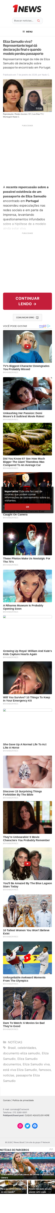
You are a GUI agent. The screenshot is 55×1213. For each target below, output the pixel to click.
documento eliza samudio (21, 1053)
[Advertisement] (27, 154)
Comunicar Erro (25, 317)
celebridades (27, 1048)
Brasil (12, 1048)
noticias (8, 1075)
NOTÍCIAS (15, 1042)
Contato (7, 1100)
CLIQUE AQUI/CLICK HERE (37, 1115)
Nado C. (46, 74)
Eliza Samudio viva (36, 1064)
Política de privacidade (23, 1100)
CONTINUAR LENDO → (28, 301)
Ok (27, 507)
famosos (45, 1070)
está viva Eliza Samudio (20, 1070)
